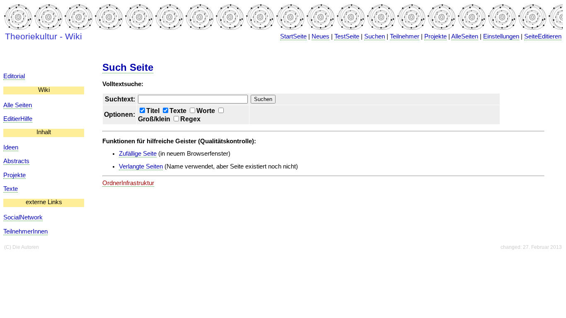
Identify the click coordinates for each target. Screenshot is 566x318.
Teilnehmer (404, 36)
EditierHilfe (17, 119)
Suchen (374, 36)
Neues (320, 36)
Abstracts (16, 161)
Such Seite (127, 67)
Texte (10, 189)
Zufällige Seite (138, 153)
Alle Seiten (17, 105)
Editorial (14, 76)
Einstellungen (501, 36)
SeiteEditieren (542, 36)
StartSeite (293, 36)
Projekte (435, 36)
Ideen (10, 147)
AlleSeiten (464, 36)
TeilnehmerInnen (25, 231)
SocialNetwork (23, 217)
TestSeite (346, 36)
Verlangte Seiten (141, 166)
